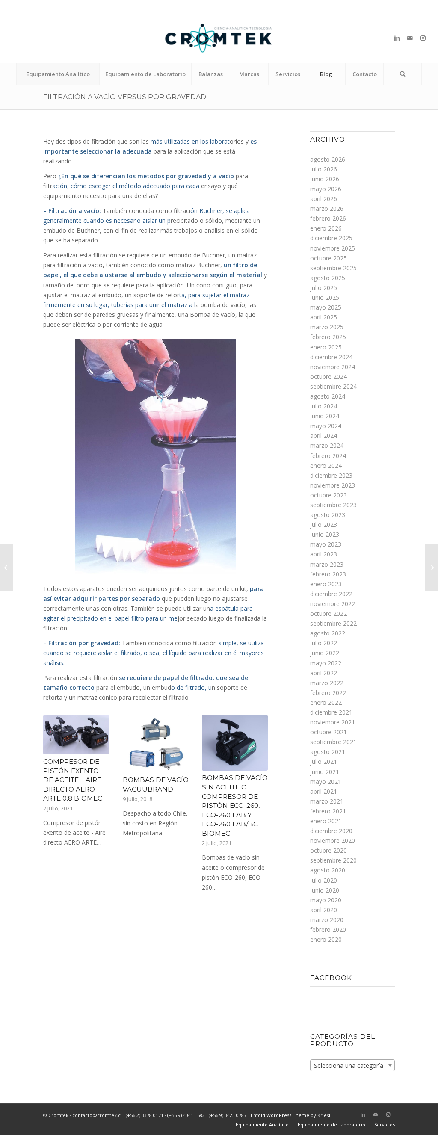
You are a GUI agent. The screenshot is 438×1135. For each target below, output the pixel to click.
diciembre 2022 (331, 594)
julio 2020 (323, 880)
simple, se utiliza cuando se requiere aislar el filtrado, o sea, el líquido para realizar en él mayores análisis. (153, 653)
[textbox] (352, 1066)
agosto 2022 (327, 633)
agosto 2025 (327, 278)
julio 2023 (323, 524)
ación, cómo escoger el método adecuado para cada (125, 186)
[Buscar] (402, 74)
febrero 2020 (328, 929)
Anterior (56, 782)
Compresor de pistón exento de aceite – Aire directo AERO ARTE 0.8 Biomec (72, 779)
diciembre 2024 (331, 357)
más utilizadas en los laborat (189, 141)
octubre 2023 (328, 495)
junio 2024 (324, 416)
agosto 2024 (327, 396)
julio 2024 (323, 406)
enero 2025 (326, 347)
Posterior (255, 782)
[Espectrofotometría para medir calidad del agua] (431, 567)
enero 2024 (326, 465)
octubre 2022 (328, 613)
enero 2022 (326, 702)
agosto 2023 (327, 515)
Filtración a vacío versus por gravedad (124, 97)
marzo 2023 (326, 564)
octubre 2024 (328, 376)
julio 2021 (323, 761)
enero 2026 (326, 228)
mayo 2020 (325, 900)
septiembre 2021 (333, 742)
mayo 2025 (325, 307)
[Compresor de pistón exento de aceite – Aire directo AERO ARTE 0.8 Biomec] (76, 734)
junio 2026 (324, 179)
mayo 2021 (325, 781)
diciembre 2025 (331, 238)
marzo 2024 (326, 445)
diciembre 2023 (331, 475)
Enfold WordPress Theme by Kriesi (290, 1115)
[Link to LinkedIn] (397, 38)
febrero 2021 (328, 811)
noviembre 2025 (332, 248)
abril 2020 (323, 910)
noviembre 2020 (332, 840)
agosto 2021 (327, 752)
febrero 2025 (328, 337)
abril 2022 (323, 673)
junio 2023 (324, 534)
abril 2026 (323, 199)
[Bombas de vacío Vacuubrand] (156, 744)
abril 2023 (323, 554)
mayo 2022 (325, 663)
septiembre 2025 (333, 268)
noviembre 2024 (332, 367)
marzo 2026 (326, 208)
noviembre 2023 (332, 485)
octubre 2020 (328, 850)
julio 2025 (323, 288)
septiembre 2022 (333, 623)
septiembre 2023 (333, 505)
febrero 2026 (328, 218)
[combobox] (352, 1065)
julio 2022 (323, 643)
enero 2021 (326, 821)
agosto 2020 (327, 870)
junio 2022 (324, 653)
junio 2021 (324, 772)
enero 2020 (326, 939)
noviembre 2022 (332, 604)
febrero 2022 (328, 693)
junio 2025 (324, 297)
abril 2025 (323, 317)
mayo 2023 (325, 544)
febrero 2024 (328, 456)
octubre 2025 (328, 258)
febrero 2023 (328, 574)
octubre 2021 (328, 732)
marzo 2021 (326, 801)
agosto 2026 (327, 159)
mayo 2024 (325, 426)
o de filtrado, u (191, 687)
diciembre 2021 (331, 712)
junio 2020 (324, 890)
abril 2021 (323, 791)
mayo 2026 (325, 189)
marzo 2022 (326, 683)
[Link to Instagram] (423, 38)
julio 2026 (323, 169)
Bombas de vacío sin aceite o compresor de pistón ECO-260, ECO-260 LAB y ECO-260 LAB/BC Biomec (235, 805)
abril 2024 (323, 436)
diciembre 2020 (331, 831)
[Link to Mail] (410, 38)
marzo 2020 (326, 920)
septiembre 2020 (333, 860)
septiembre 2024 (333, 386)
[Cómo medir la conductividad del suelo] (6, 567)
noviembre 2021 (332, 722)
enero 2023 (326, 584)
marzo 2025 (326, 327)
